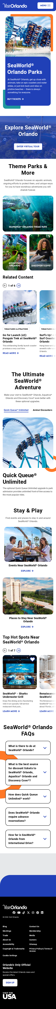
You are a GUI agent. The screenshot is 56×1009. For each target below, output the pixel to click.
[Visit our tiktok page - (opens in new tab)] (24, 912)
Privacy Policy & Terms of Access (40, 950)
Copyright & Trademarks (13, 949)
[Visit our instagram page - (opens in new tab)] (33, 912)
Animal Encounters (42, 410)
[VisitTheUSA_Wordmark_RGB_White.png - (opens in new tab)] (9, 996)
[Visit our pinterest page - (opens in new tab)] (37, 912)
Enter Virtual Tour (28, 146)
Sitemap (33, 944)
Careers (32, 940)
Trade (5, 935)
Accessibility (8, 944)
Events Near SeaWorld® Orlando (28, 565)
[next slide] (19, 285)
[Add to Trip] (32, 659)
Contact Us (34, 926)
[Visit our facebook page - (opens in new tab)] (14, 912)
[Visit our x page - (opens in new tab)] (28, 912)
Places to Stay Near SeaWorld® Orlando (28, 619)
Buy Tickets (14, 99)
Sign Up (10, 982)
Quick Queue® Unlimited (16, 410)
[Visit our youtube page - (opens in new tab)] (19, 912)
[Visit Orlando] (15, 5)
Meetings (7, 931)
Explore (26, 571)
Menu (43, 5)
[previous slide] (5, 285)
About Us (7, 940)
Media (32, 935)
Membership (35, 931)
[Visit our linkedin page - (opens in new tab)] (42, 912)
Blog (5, 926)
